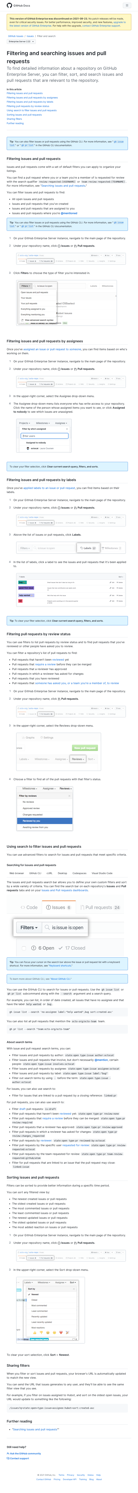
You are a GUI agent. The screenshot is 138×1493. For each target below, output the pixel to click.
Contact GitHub (43, 1479)
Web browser (16, 873)
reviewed (58, 659)
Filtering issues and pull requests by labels (30, 101)
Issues (30, 36)
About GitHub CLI (60, 978)
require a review (45, 664)
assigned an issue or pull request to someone (52, 349)
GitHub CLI (35, 873)
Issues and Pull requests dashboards (65, 890)
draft (22, 1109)
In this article (14, 89)
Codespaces (79, 873)
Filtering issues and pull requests (25, 93)
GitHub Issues (15, 36)
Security (81, 1475)
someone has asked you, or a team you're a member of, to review (77, 683)
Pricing (57, 1479)
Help (98, 1475)
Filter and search (46, 36)
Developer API (69, 1479)
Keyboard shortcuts (60, 965)
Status (91, 1475)
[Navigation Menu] (127, 5)
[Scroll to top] (130, 1485)
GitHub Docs (21, 5)
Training (83, 1479)
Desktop (62, 873)
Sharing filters (14, 118)
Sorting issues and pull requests (24, 114)
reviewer (46, 1140)
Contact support (19, 1458)
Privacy (70, 1475)
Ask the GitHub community (25, 1453)
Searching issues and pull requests (63, 185)
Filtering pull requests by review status (28, 106)
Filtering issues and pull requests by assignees (32, 97)
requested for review (75, 1145)
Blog (91, 1479)
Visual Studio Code (102, 873)
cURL (50, 873)
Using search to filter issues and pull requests (32, 110)
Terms (61, 1475)
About (99, 1479)
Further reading (15, 123)
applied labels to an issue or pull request (49, 488)
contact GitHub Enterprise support (101, 25)
